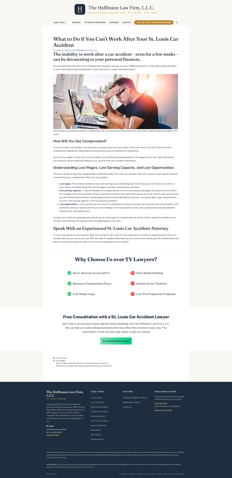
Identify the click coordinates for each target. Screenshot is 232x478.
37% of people (89, 66)
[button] (177, 22)
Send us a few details (163, 410)
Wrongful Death (97, 439)
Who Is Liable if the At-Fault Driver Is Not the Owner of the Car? (82, 363)
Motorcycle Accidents (99, 407)
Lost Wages (61, 361)
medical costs (169, 217)
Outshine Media (178, 474)
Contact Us (127, 407)
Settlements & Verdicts (132, 402)
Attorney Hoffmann (95, 22)
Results (76, 22)
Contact (126, 22)
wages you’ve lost (148, 157)
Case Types (59, 23)
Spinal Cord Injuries (98, 425)
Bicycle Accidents (98, 416)
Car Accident (61, 358)
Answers (114, 22)
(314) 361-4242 (52, 435)
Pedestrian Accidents (99, 412)
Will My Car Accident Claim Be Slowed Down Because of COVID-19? (84, 366)
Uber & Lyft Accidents (99, 421)
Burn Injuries (96, 435)
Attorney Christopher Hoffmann (135, 398)
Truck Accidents (97, 402)
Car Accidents (96, 398)
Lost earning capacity (70, 190)
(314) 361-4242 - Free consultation (154, 22)
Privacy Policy (51, 474)
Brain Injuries (96, 430)
